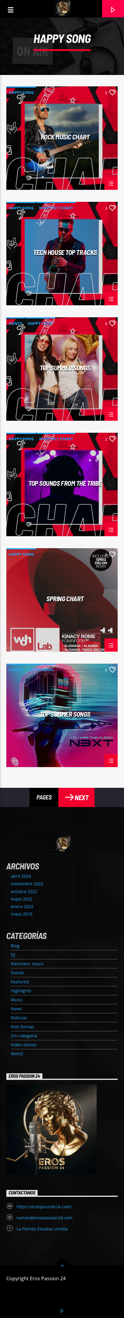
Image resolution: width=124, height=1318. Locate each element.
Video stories (24, 1045)
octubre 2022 (24, 891)
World (17, 1053)
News (16, 1009)
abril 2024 (21, 876)
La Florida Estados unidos (42, 1229)
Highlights (21, 991)
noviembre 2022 (27, 883)
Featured (20, 982)
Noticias (19, 1018)
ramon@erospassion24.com (45, 1218)
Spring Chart (65, 598)
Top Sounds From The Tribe (65, 483)
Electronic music (27, 964)
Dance (15, 323)
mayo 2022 (22, 899)
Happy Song (21, 92)
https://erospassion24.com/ (44, 1206)
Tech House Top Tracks (65, 252)
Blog (15, 946)
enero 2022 (22, 906)
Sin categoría (24, 1036)
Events (17, 973)
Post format (22, 1027)
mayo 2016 (22, 914)
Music (17, 1000)
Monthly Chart (56, 208)
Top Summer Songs (65, 368)
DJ (13, 955)
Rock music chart (65, 137)
